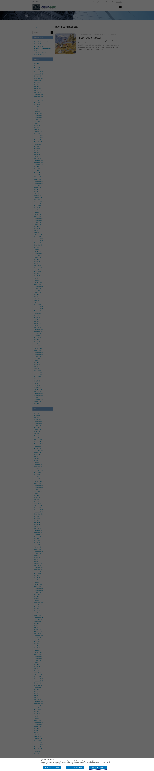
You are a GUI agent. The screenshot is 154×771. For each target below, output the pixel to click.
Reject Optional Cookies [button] (75, 767)
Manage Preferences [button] (98, 767)
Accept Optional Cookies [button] (52, 767)
